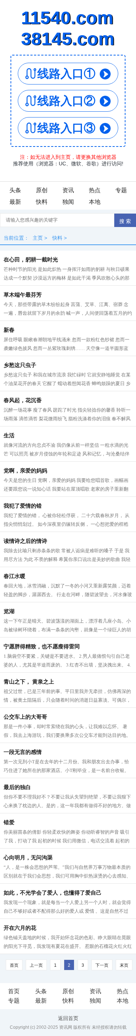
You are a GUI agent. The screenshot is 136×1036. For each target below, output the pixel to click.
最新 (15, 202)
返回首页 (68, 1018)
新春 (9, 330)
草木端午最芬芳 (23, 295)
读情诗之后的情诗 (25, 541)
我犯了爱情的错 (23, 506)
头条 (15, 190)
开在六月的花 (20, 928)
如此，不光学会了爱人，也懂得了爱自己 (53, 893)
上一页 (36, 965)
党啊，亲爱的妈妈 (25, 471)
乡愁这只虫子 (20, 365)
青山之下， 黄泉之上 (29, 682)
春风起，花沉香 (23, 400)
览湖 (9, 611)
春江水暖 (14, 576)
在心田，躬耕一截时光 (31, 260)
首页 (14, 965)
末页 (124, 965)
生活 (9, 435)
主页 (38, 238)
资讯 (68, 190)
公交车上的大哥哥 (25, 717)
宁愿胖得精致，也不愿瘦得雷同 (42, 646)
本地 (94, 202)
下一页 (101, 965)
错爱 (9, 822)
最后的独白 (17, 787)
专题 (121, 190)
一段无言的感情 (23, 752)
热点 (94, 190)
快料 (42, 202)
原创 (42, 190)
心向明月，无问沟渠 (28, 857)
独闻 (68, 202)
